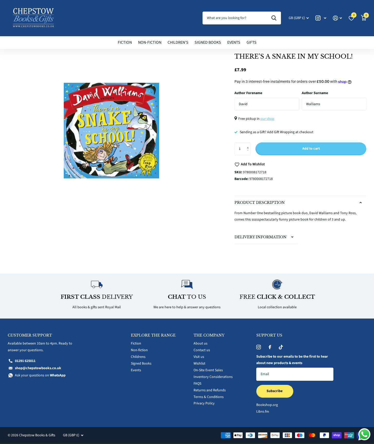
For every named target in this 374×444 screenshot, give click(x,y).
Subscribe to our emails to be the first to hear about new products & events (292, 360)
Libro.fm (262, 411)
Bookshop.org (267, 404)
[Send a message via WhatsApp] (364, 434)
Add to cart (311, 148)
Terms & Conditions (209, 397)
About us (200, 343)
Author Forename (248, 93)
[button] (248, 144)
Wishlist (199, 363)
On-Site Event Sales (208, 370)
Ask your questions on (40, 375)
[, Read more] (320, 18)
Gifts (252, 42)
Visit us (199, 356)
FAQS (197, 383)
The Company (209, 335)
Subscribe (275, 391)
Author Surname (315, 93)
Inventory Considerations (213, 376)
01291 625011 (25, 361)
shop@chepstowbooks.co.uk (38, 368)
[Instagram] (258, 347)
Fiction (125, 42)
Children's (178, 42)
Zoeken (274, 18)
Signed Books (208, 42)
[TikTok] (281, 347)
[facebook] (270, 347)
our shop (267, 118)
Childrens (138, 356)
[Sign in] (337, 18)
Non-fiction (149, 42)
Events (233, 42)
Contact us (202, 350)
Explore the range (153, 335)
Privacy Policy (204, 403)
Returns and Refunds (210, 390)
